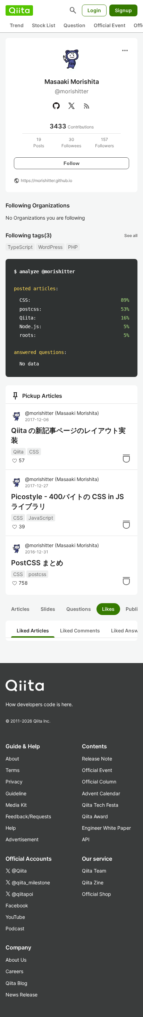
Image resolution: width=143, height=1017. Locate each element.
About (12, 759)
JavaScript (40, 518)
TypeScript (20, 247)
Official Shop (96, 894)
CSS (34, 452)
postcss (37, 574)
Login (94, 10)
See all (130, 235)
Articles (20, 609)
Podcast (15, 928)
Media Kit (16, 805)
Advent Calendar (101, 793)
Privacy (14, 782)
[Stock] (126, 458)
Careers (14, 971)
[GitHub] (56, 105)
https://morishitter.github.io (46, 180)
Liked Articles (33, 630)
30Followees (71, 142)
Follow (71, 163)
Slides (48, 609)
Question (74, 25)
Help (11, 828)
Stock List (43, 25)
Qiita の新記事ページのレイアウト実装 (68, 435)
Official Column (99, 782)
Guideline (16, 793)
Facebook (17, 905)
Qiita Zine (92, 882)
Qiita (18, 452)
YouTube (15, 917)
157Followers (104, 142)
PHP (73, 247)
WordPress (50, 247)
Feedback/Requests (28, 816)
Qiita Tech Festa (100, 805)
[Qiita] (19, 10)
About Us (16, 960)
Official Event (109, 25)
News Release (21, 995)
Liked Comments (80, 630)
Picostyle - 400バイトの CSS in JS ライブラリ (67, 501)
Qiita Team (94, 871)
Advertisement (22, 839)
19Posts (38, 142)
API (86, 839)
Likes (108, 609)
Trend (17, 25)
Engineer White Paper (106, 828)
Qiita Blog (16, 983)
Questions (78, 609)
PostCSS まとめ (37, 563)
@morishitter (62, 413)
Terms (12, 770)
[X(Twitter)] (71, 105)
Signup (123, 10)
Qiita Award (95, 816)
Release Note (97, 759)
